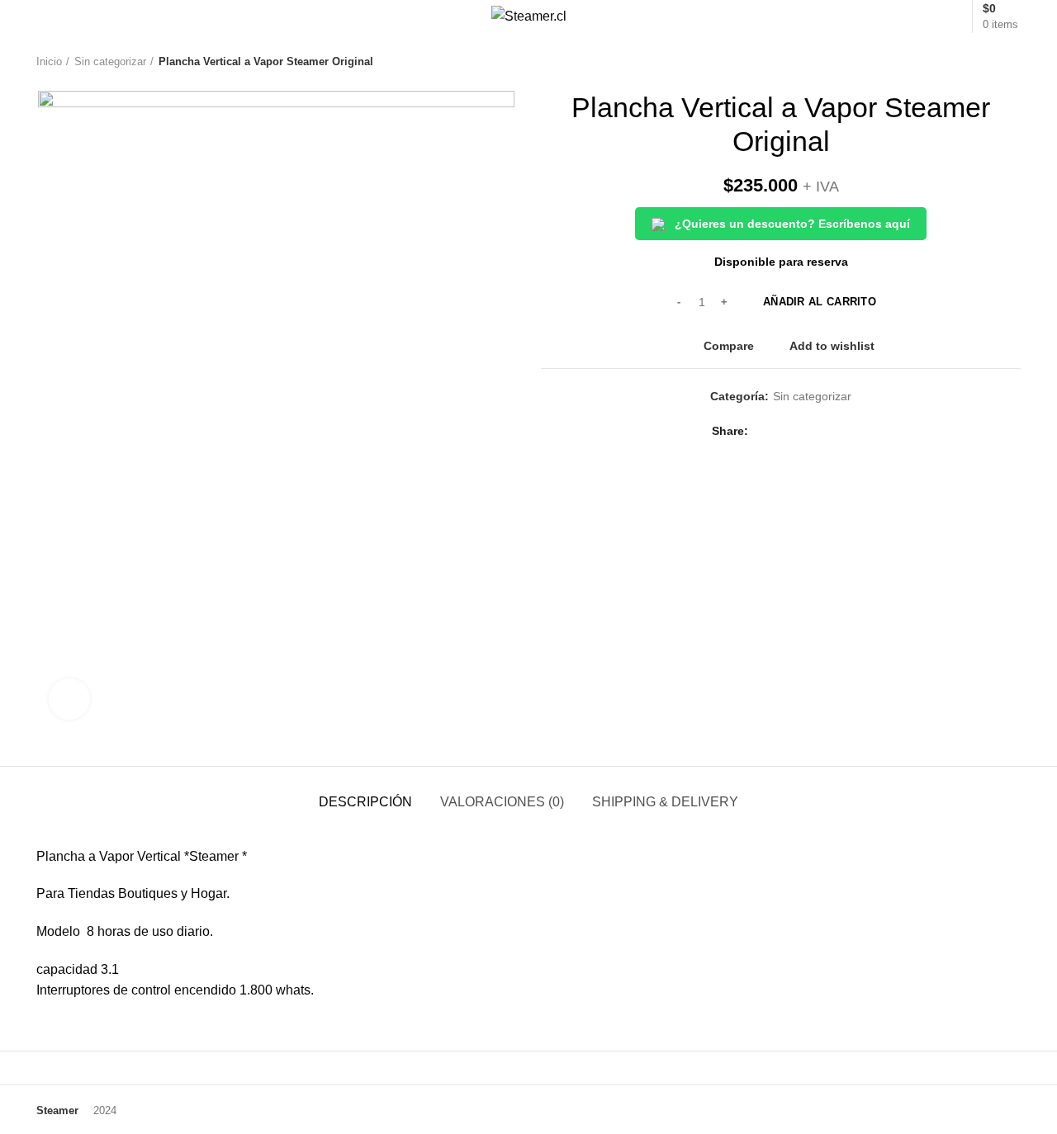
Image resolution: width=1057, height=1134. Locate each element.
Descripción (365, 802)
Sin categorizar (110, 61)
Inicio (49, 61)
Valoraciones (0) (502, 802)
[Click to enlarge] (69, 699)
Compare (729, 346)
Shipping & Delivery (665, 802)
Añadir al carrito (819, 301)
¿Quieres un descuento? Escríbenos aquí (790, 223)
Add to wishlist (832, 346)
